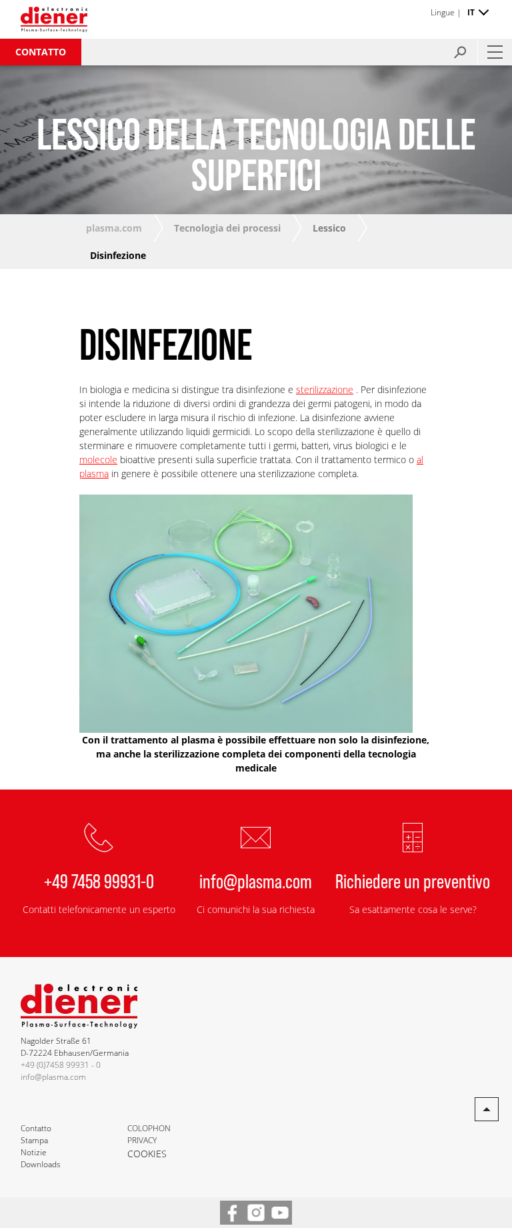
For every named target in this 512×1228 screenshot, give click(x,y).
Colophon (149, 1128)
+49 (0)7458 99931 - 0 (61, 1064)
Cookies (147, 1153)
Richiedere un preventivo (412, 880)
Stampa (34, 1140)
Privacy (142, 1140)
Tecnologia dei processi (227, 228)
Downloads (41, 1164)
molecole (98, 459)
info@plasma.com (255, 880)
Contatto (40, 51)
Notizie (34, 1152)
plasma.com (114, 228)
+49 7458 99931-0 (99, 880)
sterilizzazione (324, 389)
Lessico (329, 228)
